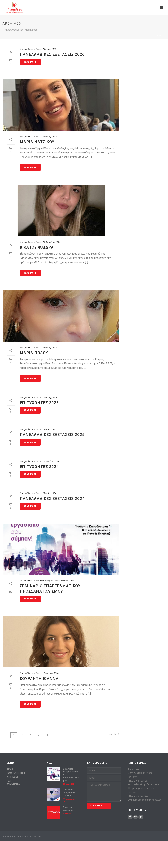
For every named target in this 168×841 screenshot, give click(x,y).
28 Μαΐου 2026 (49, 49)
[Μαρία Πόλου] (61, 316)
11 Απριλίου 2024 (51, 673)
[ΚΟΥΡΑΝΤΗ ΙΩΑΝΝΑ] (61, 641)
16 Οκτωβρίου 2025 (52, 397)
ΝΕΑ (9, 780)
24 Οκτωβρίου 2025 (52, 347)
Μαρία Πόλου (34, 352)
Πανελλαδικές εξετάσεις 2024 (52, 498)
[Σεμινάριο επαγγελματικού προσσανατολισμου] (61, 549)
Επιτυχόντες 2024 (39, 466)
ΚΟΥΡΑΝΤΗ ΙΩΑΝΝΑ (39, 678)
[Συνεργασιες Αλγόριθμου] (53, 812)
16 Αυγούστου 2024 (51, 461)
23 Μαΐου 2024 (49, 493)
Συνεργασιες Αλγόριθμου (69, 808)
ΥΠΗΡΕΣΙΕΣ (12, 776)
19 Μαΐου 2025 (49, 429)
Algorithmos (27, 49)
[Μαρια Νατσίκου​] (61, 105)
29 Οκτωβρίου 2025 (52, 136)
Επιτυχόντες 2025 (39, 402)
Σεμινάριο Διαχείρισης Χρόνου (69, 792)
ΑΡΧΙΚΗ (10, 769)
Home (158, 36)
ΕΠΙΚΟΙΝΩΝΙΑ (13, 784)
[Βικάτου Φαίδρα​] (61, 210)
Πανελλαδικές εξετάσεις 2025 (52, 434)
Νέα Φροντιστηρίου (44, 581)
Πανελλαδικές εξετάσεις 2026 (52, 54)
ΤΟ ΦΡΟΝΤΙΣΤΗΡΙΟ (16, 773)
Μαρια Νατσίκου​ (37, 142)
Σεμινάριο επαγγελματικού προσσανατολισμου (71, 775)
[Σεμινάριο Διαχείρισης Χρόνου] (53, 794)
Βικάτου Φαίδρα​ (37, 247)
